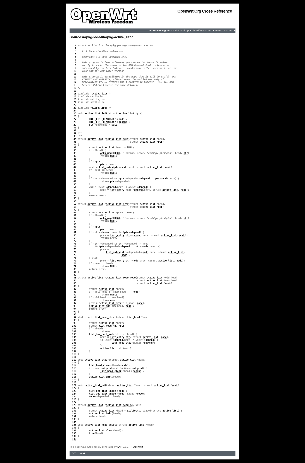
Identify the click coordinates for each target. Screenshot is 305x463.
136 (74, 427)
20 (74, 99)
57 (74, 204)
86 (74, 286)
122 (74, 388)
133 (74, 419)
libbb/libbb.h (101, 107)
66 (74, 229)
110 (74, 354)
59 (74, 209)
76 (74, 257)
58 (74, 206)
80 (74, 269)
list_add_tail (98, 393)
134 (74, 422)
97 (74, 317)
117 (74, 373)
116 (74, 371)
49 (74, 181)
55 (74, 198)
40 (74, 155)
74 (74, 252)
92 (74, 303)
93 (74, 305)
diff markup (182, 30)
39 (74, 153)
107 (74, 345)
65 (74, 226)
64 (74, 223)
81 (74, 272)
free (92, 433)
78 (74, 263)
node (121, 119)
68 (74, 235)
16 (74, 88)
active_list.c (123, 37)
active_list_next (117, 138)
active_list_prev (117, 204)
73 (74, 249)
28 (74, 121)
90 (74, 297)
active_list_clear (97, 359)
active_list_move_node (121, 277)
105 (74, 339)
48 (74, 178)
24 (74, 110)
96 (74, 314)
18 (74, 93)
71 (74, 243)
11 (74, 73)
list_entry (106, 167)
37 (74, 147)
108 (74, 348)
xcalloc (132, 410)
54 (74, 195)
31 (74, 130)
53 (74, 192)
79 (74, 266)
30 (74, 127)
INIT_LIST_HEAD (99, 119)
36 (74, 144)
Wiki (82, 453)
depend (123, 121)
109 (74, 351)
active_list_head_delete (101, 424)
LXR (119, 446)
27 (74, 119)
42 (74, 161)
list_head (133, 317)
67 (74, 232)
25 (74, 113)
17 (74, 90)
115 (74, 368)
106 (74, 342)
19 (74, 96)
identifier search (201, 30)
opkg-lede (92, 37)
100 (74, 325)
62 (74, 218)
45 (74, 170)
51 (74, 187)
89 (74, 294)
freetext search (223, 30)
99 (74, 322)
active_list (126, 113)
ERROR (116, 153)
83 (74, 277)
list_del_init (98, 390)
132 (74, 416)
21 (74, 102)
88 (74, 291)
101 (74, 328)
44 (74, 167)
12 (74, 76)
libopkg (107, 37)
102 (74, 331)
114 (74, 365)
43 (74, 164)
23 (74, 107)
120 (74, 382)
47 (74, 175)
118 (74, 376)
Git (74, 453)
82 (74, 274)
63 (74, 221)
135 (74, 424)
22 (74, 104)
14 (74, 82)
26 (74, 116)
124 (74, 393)
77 (74, 260)
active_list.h (101, 93)
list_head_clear (105, 317)
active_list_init (96, 113)
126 (74, 399)
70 (74, 240)
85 (74, 283)
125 (74, 396)
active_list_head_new (120, 405)
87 (74, 288)
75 (74, 255)
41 (74, 158)
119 (74, 379)
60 (74, 212)
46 (74, 172)
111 (74, 356)
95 (74, 311)
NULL (114, 124)
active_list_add (99, 305)
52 (74, 189)
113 (74, 362)
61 (74, 215)
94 (74, 308)
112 (74, 359)
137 (74, 430)
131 (74, 413)
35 (74, 141)
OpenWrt (138, 446)
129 (74, 407)
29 (74, 124)
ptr (139, 113)
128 (74, 405)
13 (74, 79)
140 (74, 439)
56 (74, 201)
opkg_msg (106, 153)
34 (74, 138)
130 (74, 410)
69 (74, 238)
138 (74, 433)
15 (74, 85)
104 (74, 337)
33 (74, 136)
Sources (76, 37)
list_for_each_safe (101, 334)
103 (74, 334)
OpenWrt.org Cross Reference (204, 11)
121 (74, 385)
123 (74, 390)
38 (74, 150)
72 (74, 246)
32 (74, 133)
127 (74, 402)
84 (74, 280)
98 (74, 320)
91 (74, 300)
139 (74, 436)
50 (74, 184)
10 (74, 71)
